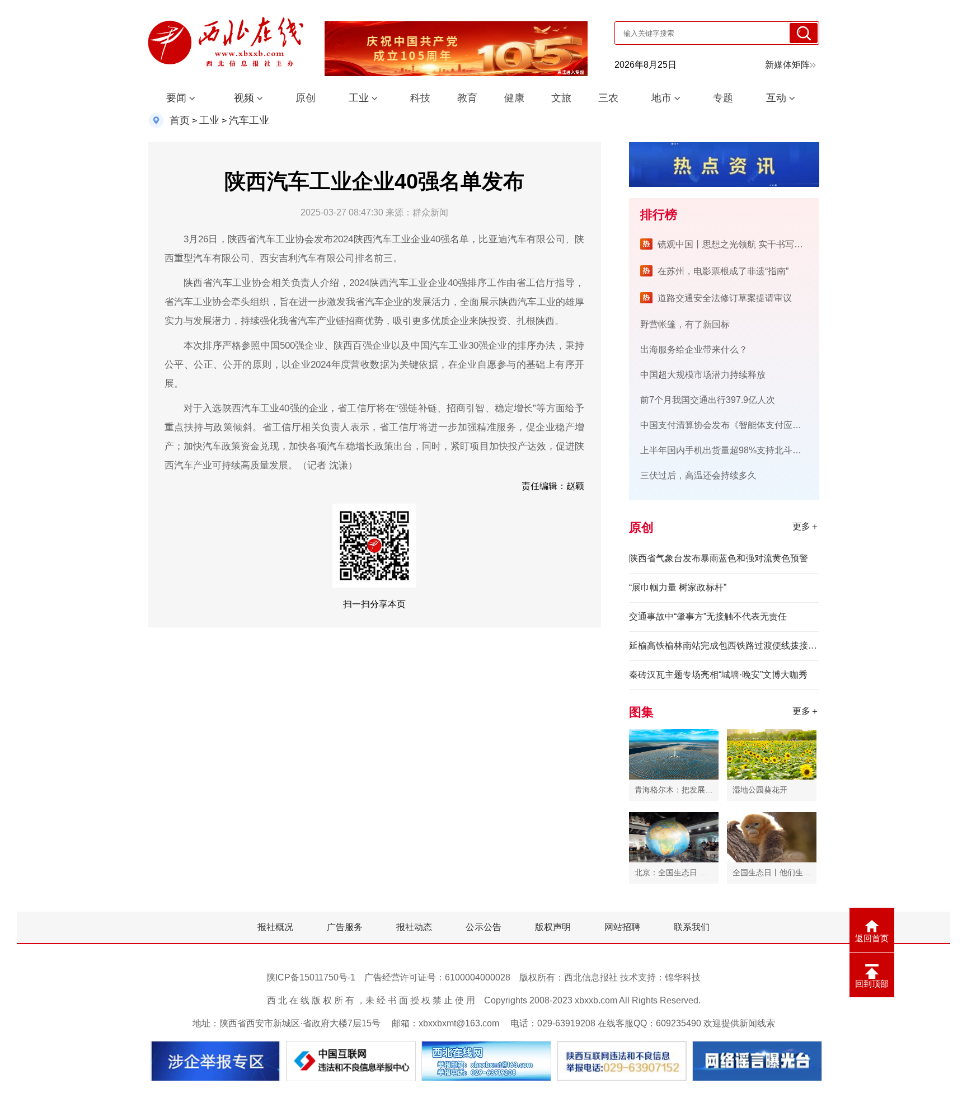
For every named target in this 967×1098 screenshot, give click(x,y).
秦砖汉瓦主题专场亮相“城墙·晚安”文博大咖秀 (718, 674)
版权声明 (553, 927)
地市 (661, 98)
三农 (608, 98)
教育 (467, 98)
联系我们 (692, 927)
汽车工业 (249, 120)
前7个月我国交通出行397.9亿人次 (707, 400)
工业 (359, 98)
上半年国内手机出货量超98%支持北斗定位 (725, 450)
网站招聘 (622, 927)
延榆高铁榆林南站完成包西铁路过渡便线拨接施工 (724, 645)
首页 (180, 120)
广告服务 (345, 927)
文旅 (561, 98)
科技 (420, 98)
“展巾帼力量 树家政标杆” (677, 587)
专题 (723, 98)
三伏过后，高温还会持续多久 (698, 475)
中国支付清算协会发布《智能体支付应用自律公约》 (743, 425)
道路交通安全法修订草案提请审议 (725, 298)
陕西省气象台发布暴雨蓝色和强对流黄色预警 (718, 558)
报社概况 (275, 927)
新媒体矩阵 (787, 64)
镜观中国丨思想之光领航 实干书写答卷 (735, 244)
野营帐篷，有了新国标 (685, 324)
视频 (244, 98)
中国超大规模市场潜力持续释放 (703, 374)
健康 (514, 98)
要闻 (176, 98)
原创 (305, 98)
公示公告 (483, 927)
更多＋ (805, 526)
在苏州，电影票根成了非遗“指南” (723, 271)
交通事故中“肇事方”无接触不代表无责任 (708, 616)
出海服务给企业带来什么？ (694, 349)
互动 (776, 98)
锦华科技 (683, 977)
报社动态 (414, 927)
